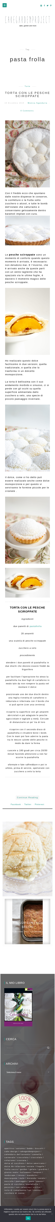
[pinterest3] (50, 5)
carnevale (9, 1157)
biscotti (39, 1148)
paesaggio (21, 1181)
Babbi (30, 1148)
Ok (28, 1218)
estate (30, 1166)
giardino (43, 1169)
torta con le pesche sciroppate (27, 94)
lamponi (37, 1172)
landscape (9, 1175)
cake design (11, 1151)
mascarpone (10, 1178)
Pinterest (39, 804)
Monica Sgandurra (38, 103)
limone (21, 1175)
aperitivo (9, 1148)
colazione (9, 1160)
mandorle (32, 1175)
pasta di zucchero (14, 1184)
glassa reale (11, 1172)
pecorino (9, 1187)
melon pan (27, 862)
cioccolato (36, 1157)
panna (39, 1181)
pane (31, 1181)
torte (27, 86)
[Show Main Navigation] (5, 5)
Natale (41, 1178)
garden (23, 1169)
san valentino (23, 1187)
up (30, 1190)
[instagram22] (41, 5)
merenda (31, 1178)
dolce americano (36, 1163)
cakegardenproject (30, 1151)
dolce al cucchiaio (14, 1163)
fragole (40, 1166)
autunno (20, 1148)
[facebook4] (44, 5)
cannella (36, 1154)
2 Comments (37, 932)
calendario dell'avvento (17, 1154)
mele (22, 1178)
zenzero (37, 1190)
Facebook (16, 804)
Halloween (25, 1172)
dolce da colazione (14, 1166)
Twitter (28, 804)
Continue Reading (27, 797)
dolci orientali (27, 855)
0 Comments (27, 111)
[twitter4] (47, 5)
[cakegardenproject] (27, 21)
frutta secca (11, 1169)
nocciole (9, 1181)
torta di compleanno (15, 1190)
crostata (21, 1160)
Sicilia (36, 1187)
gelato (33, 1169)
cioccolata (23, 1157)
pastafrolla (36, 626)
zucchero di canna (14, 1193)
